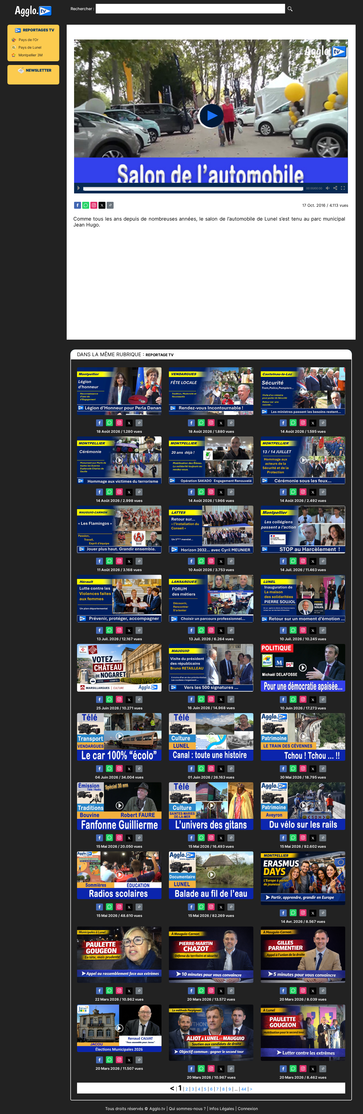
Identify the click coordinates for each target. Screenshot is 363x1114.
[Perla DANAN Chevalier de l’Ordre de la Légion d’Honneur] (119, 391)
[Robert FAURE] (119, 806)
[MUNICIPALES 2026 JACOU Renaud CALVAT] (119, 1028)
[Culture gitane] (211, 806)
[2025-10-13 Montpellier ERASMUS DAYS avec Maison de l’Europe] (303, 878)
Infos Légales (221, 1108)
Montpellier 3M (30, 55)
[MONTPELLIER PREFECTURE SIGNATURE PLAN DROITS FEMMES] (119, 598)
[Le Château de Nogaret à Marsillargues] (119, 667)
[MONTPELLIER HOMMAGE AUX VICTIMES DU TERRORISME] (119, 460)
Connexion (248, 1108)
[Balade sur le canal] (211, 875)
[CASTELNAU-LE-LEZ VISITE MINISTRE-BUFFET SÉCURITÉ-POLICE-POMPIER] (303, 391)
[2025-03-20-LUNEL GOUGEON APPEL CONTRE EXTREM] (303, 1032)
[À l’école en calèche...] (119, 736)
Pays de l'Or (28, 40)
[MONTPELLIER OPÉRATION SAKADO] (211, 460)
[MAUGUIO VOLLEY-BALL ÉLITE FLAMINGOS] (119, 529)
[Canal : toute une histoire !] (211, 736)
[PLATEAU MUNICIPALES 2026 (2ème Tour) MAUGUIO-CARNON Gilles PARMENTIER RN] (303, 954)
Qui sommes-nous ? (187, 1108)
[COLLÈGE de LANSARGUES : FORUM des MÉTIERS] (211, 598)
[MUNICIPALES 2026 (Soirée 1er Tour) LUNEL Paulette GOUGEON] (119, 954)
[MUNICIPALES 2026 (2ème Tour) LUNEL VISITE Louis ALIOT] (211, 1032)
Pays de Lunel (30, 47)
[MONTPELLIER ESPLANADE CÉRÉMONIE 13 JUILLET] (303, 460)
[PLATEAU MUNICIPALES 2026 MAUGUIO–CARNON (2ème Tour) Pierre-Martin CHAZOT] (211, 954)
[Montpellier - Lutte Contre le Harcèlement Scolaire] (303, 529)
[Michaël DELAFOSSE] (303, 667)
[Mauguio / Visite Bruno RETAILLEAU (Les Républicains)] (211, 667)
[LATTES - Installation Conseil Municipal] (211, 529)
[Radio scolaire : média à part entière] (119, 875)
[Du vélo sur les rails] (303, 806)
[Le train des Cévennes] (303, 736)
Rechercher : (82, 8)
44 (243, 1089)
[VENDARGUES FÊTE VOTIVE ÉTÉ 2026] (211, 391)
